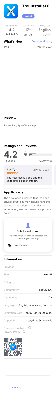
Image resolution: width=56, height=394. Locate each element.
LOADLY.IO (15, 387)
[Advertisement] (28, 79)
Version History (42, 41)
